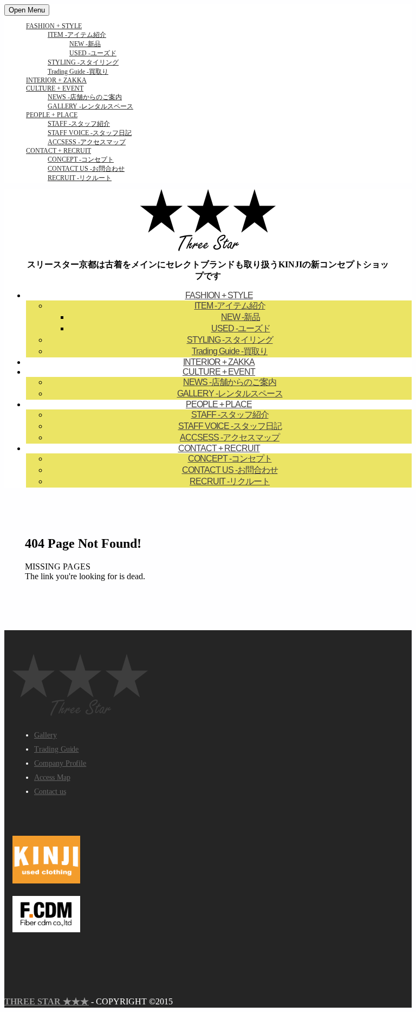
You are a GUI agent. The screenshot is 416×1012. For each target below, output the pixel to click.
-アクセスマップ (87, 142)
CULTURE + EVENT (54, 88)
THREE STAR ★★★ (46, 1001)
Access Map (52, 777)
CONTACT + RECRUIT (58, 151)
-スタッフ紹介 (79, 123)
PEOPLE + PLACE (51, 115)
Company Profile (60, 763)
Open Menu (27, 10)
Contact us (50, 791)
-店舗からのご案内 (85, 97)
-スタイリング (83, 62)
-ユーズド (92, 53)
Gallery (45, 735)
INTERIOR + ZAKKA (56, 80)
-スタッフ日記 (90, 133)
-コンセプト (81, 159)
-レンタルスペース (90, 106)
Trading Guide (56, 749)
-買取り (78, 71)
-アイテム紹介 (77, 35)
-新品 (85, 44)
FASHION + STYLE (54, 26)
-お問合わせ (86, 168)
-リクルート (80, 178)
